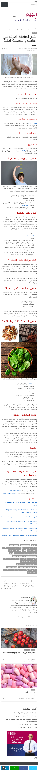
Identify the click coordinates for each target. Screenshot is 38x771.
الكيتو (24, 550)
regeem (34, 545)
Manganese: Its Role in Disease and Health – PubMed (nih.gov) (21, 503)
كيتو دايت (23, 559)
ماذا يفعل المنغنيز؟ (12, 567)
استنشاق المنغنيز (14, 545)
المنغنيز (11, 550)
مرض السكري (25, 205)
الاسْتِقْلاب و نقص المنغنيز (29, 548)
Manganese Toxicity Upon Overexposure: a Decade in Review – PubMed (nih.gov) (21, 510)
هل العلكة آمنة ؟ (29, 692)
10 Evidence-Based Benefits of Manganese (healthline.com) (19, 535)
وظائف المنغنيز (32, 572)
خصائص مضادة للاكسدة (21, 553)
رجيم (11, 553)
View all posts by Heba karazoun (26, 617)
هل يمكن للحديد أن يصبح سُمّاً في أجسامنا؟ (25, 713)
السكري (10, 548)
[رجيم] (26, 17)
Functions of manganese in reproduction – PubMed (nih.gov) (19, 517)
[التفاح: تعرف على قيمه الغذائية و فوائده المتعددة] (19, 629)
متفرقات (34, 33)
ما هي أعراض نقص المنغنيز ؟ (28, 561)
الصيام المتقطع (32, 550)
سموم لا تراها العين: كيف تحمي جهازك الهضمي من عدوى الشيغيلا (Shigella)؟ (21, 720)
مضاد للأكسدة (32, 123)
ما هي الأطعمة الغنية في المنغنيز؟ (26, 564)
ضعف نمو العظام (17, 556)
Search (35, 1)
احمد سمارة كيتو (25, 545)
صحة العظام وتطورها (30, 556)
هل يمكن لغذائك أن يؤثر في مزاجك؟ (27, 727)
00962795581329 (15, 491)
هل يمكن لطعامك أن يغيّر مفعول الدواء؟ (25, 716)
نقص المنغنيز (17, 570)
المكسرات (31, 383)
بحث (4, 4)
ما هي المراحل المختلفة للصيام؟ (28, 724)
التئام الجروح (17, 548)
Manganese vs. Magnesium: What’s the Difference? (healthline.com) (22, 522)
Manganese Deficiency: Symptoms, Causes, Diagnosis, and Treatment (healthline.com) (20, 529)
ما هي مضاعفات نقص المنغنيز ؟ (27, 567)
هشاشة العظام (30, 235)
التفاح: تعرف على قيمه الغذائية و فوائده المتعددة (19, 652)
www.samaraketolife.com (10, 493)
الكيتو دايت (18, 550)
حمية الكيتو (33, 553)
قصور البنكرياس (32, 559)
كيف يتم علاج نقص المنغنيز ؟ (11, 559)
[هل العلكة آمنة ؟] (19, 665)
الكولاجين (22, 150)
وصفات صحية (27, 650)
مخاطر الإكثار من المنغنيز (29, 570)
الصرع (4, 548)
